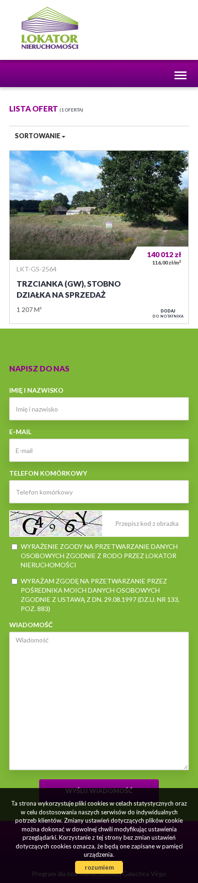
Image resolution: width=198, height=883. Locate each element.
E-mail (20, 432)
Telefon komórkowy (48, 473)
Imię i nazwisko (36, 390)
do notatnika (168, 313)
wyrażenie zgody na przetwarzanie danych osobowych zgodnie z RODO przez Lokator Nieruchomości (99, 555)
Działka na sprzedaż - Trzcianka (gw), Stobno (99, 237)
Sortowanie (38, 136)
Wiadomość (30, 625)
